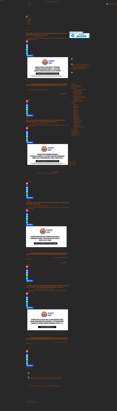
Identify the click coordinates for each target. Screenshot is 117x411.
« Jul (70, 169)
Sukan (75, 128)
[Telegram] (47, 45)
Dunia (75, 108)
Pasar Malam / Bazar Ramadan (80, 97)
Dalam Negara (45, 38)
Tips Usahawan (75, 135)
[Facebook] (47, 53)
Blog (37, 36)
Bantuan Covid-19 (31, 38)
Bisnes (75, 106)
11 (70, 162)
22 (74, 164)
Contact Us (30, 4)
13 (72, 162)
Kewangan (62, 38)
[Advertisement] (80, 47)
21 (73, 164)
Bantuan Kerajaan (76, 85)
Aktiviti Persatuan (77, 93)
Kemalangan (76, 117)
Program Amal (77, 99)
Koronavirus (66, 38)
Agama (75, 104)
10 (69, 162)
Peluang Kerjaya (75, 133)
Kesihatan (76, 118)
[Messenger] (47, 47)
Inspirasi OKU (74, 130)
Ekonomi (50, 38)
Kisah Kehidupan (77, 121)
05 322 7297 (47, 2)
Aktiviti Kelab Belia (77, 90)
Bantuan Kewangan (39, 38)
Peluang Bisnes (75, 132)
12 (71, 162)
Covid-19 (40, 36)
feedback (1, 0)
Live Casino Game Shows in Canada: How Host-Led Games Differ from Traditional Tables (44, 386)
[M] (72, 58)
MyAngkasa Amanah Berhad (79, 96)
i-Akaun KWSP (55, 38)
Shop (29, 2)
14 (73, 162)
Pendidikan (76, 125)
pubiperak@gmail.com (54, 2)
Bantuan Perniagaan (76, 86)
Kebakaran (76, 114)
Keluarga (76, 115)
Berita (73, 88)
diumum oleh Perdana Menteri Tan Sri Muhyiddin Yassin (38, 89)
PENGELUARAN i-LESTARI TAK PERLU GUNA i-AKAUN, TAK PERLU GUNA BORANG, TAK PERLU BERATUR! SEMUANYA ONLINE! (47, 84)
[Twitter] (47, 49)
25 (70, 165)
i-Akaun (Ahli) (63, 93)
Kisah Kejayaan (77, 122)
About (29, 3)
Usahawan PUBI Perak (78, 100)
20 (72, 164)
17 (69, 164)
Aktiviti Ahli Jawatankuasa (79, 89)
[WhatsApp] (47, 51)
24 (69, 165)
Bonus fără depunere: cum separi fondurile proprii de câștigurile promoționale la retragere (44, 378)
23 (75, 164)
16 (75, 162)
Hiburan (75, 111)
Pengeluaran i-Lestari (33, 39)
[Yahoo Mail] (47, 43)
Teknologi (76, 129)
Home (27, 30)
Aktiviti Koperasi (77, 92)
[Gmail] (47, 41)
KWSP (27, 39)
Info (42, 36)
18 (70, 164)
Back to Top (28, 117)
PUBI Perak (28, 15)
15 (74, 162)
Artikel (34, 36)
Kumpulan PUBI (77, 95)
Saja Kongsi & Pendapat (78, 126)
